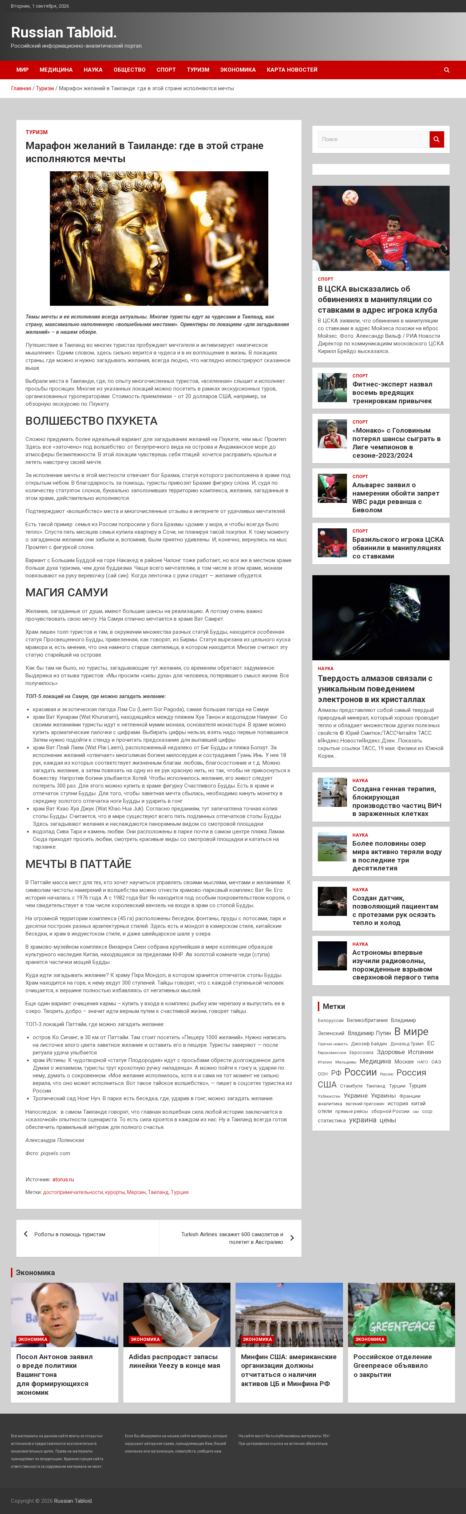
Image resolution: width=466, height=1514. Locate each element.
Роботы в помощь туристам (70, 1234)
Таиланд (158, 1192)
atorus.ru (63, 1179)
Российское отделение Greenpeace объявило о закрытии (393, 1366)
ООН (323, 1074)
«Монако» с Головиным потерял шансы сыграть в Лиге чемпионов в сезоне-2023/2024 (396, 442)
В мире (411, 1031)
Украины (383, 1095)
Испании (421, 1052)
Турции (397, 1086)
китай (418, 1103)
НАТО (422, 1062)
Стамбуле (351, 1086)
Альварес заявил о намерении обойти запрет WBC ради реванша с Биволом (396, 497)
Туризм (198, 70)
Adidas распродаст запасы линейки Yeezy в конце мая (174, 1361)
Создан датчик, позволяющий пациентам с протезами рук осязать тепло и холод (395, 910)
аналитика (330, 1103)
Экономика (238, 70)
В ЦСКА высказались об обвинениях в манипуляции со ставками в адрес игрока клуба (377, 299)
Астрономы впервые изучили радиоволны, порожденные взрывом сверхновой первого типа (395, 964)
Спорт (166, 70)
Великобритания (367, 1020)
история (398, 1103)
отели (325, 1111)
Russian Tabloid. (64, 32)
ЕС (430, 1043)
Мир (22, 70)
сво (416, 1111)
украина (362, 1120)
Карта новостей (292, 70)
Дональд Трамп (407, 1043)
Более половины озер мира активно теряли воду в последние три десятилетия (397, 855)
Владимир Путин (369, 1033)
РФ (336, 1073)
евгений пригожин (364, 1103)
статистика (332, 1120)
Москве (404, 1061)
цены (388, 1120)
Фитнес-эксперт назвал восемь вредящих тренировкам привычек (392, 392)
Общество (130, 70)
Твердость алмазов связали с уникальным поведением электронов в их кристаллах (375, 689)
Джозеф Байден (369, 1043)
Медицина (56, 70)
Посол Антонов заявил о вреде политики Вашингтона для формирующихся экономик (54, 1375)
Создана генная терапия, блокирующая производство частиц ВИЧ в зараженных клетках (397, 801)
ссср (427, 1111)
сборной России (390, 1111)
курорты (115, 1192)
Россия (411, 1073)
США (327, 1085)
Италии (325, 1062)
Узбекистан (329, 1096)
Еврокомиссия (332, 1052)
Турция (180, 1192)
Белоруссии (331, 1020)
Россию (386, 1074)
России (360, 1072)
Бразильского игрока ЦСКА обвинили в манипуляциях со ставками (398, 547)
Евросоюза (362, 1052)
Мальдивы (345, 1062)
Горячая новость (333, 1044)
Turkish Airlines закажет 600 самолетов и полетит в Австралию (232, 1238)
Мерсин (136, 1192)
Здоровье (391, 1052)
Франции (409, 1096)
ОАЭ (436, 1062)
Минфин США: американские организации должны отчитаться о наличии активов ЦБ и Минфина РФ (289, 1370)
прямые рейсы (351, 1111)
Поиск (437, 139)
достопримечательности (73, 1192)
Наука (93, 70)
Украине (356, 1095)
